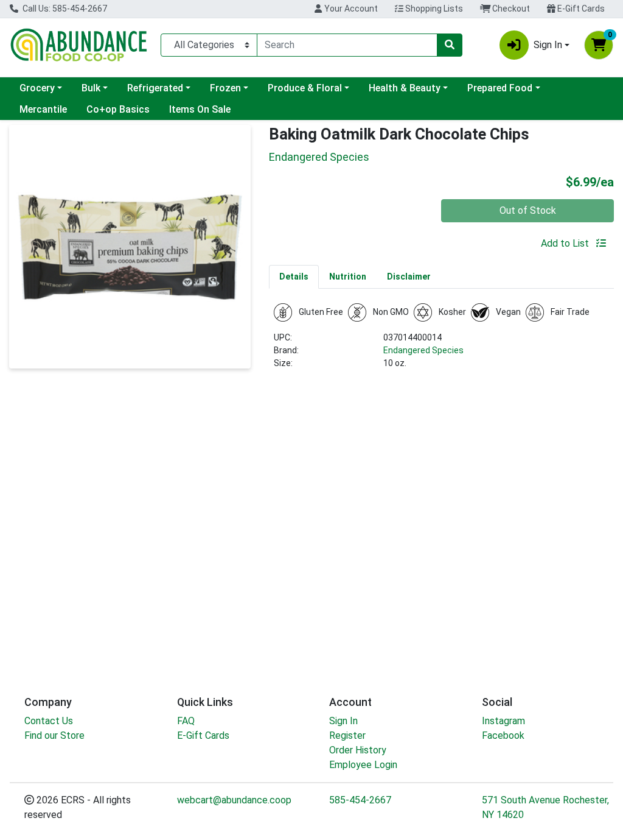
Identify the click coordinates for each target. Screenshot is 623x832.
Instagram (503, 721)
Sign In (343, 721)
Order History (357, 750)
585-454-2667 (360, 800)
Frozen (225, 88)
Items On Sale (200, 109)
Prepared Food (499, 88)
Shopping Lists (433, 8)
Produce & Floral (305, 88)
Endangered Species (423, 350)
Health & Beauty (404, 88)
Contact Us (48, 721)
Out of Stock (527, 210)
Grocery (37, 88)
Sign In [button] (548, 45)
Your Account (350, 8)
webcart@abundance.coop (234, 800)
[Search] (449, 45)
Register (347, 735)
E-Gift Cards (580, 8)
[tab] (294, 276)
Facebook (503, 735)
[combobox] (347, 45)
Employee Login (363, 764)
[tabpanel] (441, 341)
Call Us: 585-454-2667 (64, 8)
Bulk (91, 88)
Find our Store (54, 735)
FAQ (186, 721)
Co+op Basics (118, 109)
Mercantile (43, 109)
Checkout (510, 8)
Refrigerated (155, 88)
